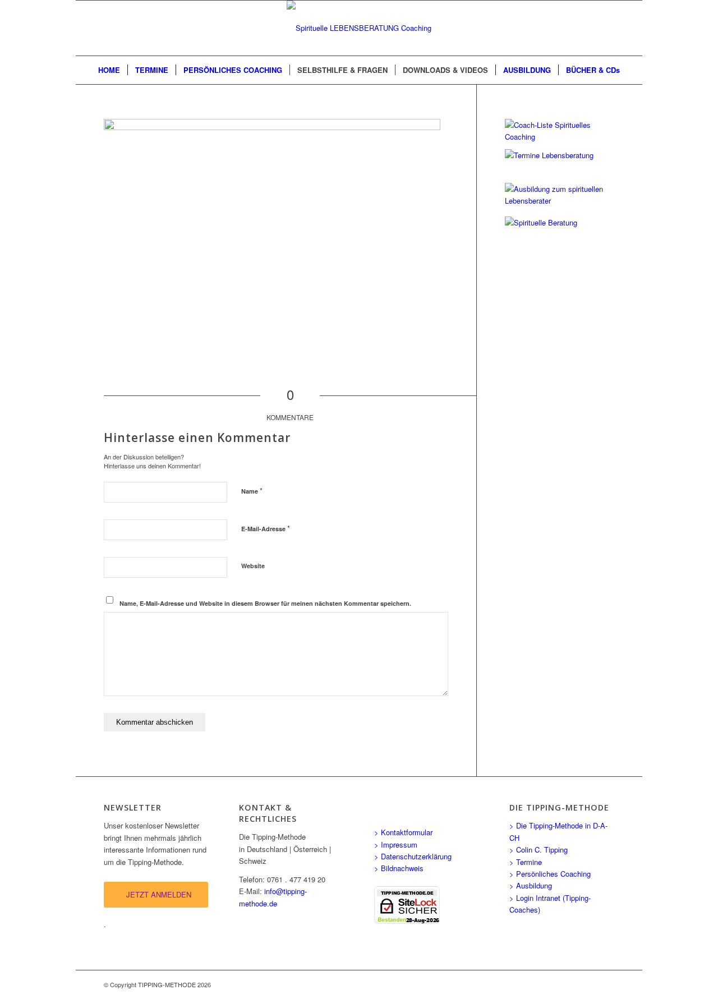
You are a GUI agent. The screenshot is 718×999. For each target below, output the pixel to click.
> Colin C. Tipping (538, 849)
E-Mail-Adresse (265, 528)
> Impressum (395, 844)
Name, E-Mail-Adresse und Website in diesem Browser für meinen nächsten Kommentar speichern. (265, 603)
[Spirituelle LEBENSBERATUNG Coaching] (359, 28)
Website (253, 565)
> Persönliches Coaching (550, 873)
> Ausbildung (530, 885)
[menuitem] (109, 70)
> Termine (525, 862)
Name (252, 490)
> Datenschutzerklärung (413, 856)
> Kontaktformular (403, 832)
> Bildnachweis (399, 868)
